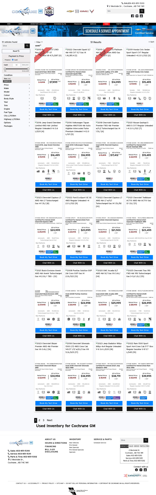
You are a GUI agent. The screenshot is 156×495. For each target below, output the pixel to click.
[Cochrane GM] (27, 11)
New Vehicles (74, 443)
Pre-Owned (73, 445)
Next (49, 420)
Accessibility (34, 483)
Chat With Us (48, 115)
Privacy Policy (48, 483)
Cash (16, 60)
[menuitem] (16, 78)
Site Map (60, 483)
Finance (8, 60)
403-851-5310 (136, 455)
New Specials (74, 447)
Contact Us (21, 483)
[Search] (141, 11)
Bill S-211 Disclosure (51, 451)
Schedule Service (100, 443)
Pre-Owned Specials (76, 450)
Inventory (75, 439)
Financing (50, 447)
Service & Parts (103, 439)
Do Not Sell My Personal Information (82, 483)
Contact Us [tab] (124, 446)
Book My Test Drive (48, 109)
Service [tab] (136, 446)
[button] (9, 24)
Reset (15, 51)
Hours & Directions (56, 443)
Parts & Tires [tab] (144, 446)
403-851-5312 (139, 461)
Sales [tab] (131, 446)
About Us (50, 439)
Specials (72, 452)
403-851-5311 (137, 458)
